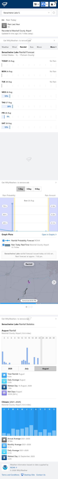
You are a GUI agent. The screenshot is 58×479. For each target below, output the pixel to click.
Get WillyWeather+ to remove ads (17, 40)
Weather (5, 47)
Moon (39, 47)
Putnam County (27, 55)
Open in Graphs (48, 234)
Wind (14, 47)
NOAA (12, 467)
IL (17, 55)
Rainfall (23, 47)
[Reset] (49, 13)
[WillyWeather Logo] (6, 4)
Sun (32, 47)
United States (8, 55)
